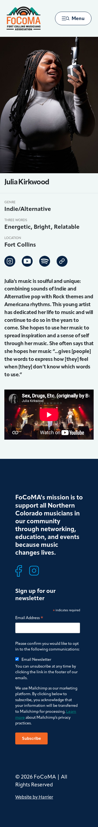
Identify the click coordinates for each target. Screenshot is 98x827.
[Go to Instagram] (10, 261)
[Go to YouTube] (27, 261)
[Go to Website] (62, 261)
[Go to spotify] (44, 261)
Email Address (29, 618)
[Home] (24, 18)
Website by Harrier (34, 797)
